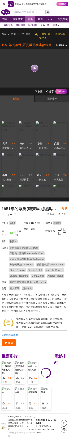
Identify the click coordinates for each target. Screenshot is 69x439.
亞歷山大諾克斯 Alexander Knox (27, 253)
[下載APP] (61, 91)
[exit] (4, 4)
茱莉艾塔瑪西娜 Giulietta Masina (27, 259)
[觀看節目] (34, 68)
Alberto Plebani (55, 275)
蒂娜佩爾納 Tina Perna (22, 264)
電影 (13, 34)
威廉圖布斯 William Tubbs (50, 264)
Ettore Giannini (17, 270)
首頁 (4, 34)
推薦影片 (17, 98)
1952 (12, 222)
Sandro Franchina (19, 275)
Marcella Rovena (54, 270)
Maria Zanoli (37, 275)
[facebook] (64, 423)
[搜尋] (48, 12)
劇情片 (13, 241)
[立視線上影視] (5, 12)
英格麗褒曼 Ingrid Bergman (24, 247)
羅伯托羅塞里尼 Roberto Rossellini (28, 282)
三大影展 (14, 288)
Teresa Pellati (35, 270)
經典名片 (27, 288)
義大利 (57, 222)
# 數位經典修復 (10, 335)
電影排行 (52, 98)
